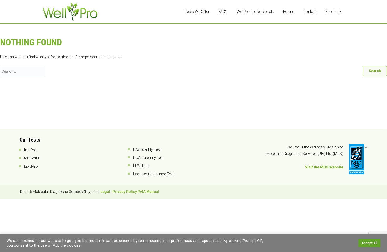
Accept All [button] (369, 243)
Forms (288, 11)
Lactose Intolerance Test (153, 174)
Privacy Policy (124, 192)
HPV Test (140, 166)
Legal (105, 192)
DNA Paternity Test (148, 158)
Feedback (333, 11)
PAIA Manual (148, 192)
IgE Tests (31, 158)
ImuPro (30, 150)
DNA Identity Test (147, 149)
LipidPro (31, 166)
